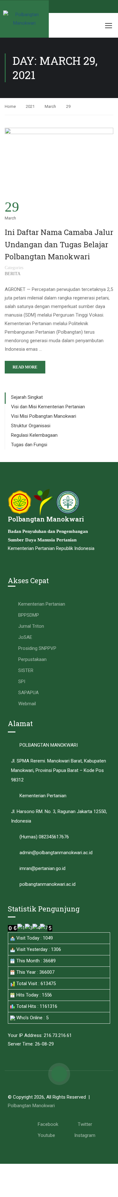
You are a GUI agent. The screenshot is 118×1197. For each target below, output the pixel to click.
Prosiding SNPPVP (37, 648)
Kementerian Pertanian (41, 604)
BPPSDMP (28, 615)
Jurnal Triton (31, 626)
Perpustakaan (32, 659)
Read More (25, 367)
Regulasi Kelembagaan (34, 435)
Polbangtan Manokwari (31, 1105)
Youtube (46, 1135)
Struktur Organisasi (30, 426)
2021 (30, 106)
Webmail (27, 703)
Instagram (84, 1135)
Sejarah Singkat (27, 397)
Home (10, 106)
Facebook (48, 1124)
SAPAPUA (28, 692)
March (50, 106)
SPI (21, 681)
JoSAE (25, 637)
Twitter (85, 1124)
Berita (12, 273)
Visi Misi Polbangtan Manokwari (43, 416)
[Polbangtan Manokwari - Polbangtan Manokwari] (24, 19)
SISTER (25, 670)
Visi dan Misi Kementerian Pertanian (48, 407)
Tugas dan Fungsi (29, 444)
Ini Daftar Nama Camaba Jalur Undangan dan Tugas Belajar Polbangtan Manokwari (59, 244)
